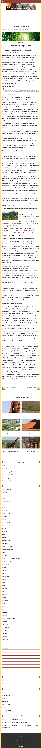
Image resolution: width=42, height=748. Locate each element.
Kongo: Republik (6, 561)
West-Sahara (6, 666)
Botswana (5, 510)
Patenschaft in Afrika (8, 475)
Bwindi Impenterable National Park (28, 309)
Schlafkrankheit (6, 710)
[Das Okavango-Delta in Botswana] (11, 425)
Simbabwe (5, 630)
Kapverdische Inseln (7, 549)
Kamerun (4, 233)
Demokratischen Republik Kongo (11, 223)
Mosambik (5, 600)
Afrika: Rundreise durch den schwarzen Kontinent (15, 742)
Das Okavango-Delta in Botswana (11, 433)
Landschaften (6, 383)
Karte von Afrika (6, 466)
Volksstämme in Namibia (11, 415)
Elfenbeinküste (6, 522)
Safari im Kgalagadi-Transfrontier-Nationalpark (11, 451)
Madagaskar (31, 230)
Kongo (34, 172)
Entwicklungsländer (7, 478)
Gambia (4, 531)
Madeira (4, 579)
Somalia (4, 633)
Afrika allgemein (14, 29)
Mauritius (4, 594)
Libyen (4, 573)
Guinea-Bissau (6, 540)
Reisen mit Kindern (7, 683)
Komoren (4, 555)
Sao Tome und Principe (8, 618)
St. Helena (5, 636)
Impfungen (5, 692)
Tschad (4, 657)
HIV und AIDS (6, 704)
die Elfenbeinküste (17, 233)
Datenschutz (28, 742)
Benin (29, 233)
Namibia (4, 603)
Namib (30, 433)
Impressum (34, 742)
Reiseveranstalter (7, 480)
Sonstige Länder (6, 672)
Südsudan (5, 645)
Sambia (4, 615)
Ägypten (4, 492)
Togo (13, 230)
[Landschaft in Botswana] (31, 442)
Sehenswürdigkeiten (7, 472)
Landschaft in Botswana (30, 451)
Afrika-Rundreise (5, 29)
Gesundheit (36, 740)
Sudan (4, 642)
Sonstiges (13, 383)
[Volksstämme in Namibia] (11, 407)
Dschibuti (4, 519)
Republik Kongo (6, 235)
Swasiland (5, 648)
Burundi (32, 228)
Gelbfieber (5, 701)
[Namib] (31, 425)
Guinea (25, 233)
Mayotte (4, 597)
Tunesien (4, 660)
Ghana (33, 233)
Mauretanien (5, 591)
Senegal (4, 621)
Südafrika (5, 639)
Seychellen (5, 624)
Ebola (3, 698)
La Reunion (5, 564)
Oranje (30, 415)
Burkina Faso (6, 513)
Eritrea (4, 525)
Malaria (4, 707)
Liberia (10, 233)
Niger (3, 606)
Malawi (4, 582)
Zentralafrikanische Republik (10, 669)
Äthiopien (4, 504)
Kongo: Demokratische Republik (11, 558)
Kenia (3, 552)
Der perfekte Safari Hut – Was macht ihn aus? (14, 722)
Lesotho (4, 567)
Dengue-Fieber (6, 695)
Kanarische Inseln (7, 546)
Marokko (4, 588)
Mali (3, 585)
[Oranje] (31, 407)
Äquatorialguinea (6, 501)
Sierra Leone (19, 230)
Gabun (28, 228)
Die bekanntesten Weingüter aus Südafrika (14, 719)
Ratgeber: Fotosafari (8, 680)
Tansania (4, 651)
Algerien (4, 495)
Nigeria (25, 230)
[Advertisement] (21, 18)
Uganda (9, 230)
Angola (36, 226)
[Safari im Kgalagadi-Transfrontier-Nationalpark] (11, 442)
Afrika (27, 74)
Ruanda (4, 230)
